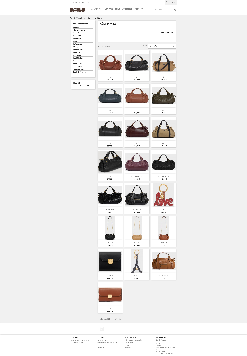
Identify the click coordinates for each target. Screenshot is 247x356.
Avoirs (127, 345)
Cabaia (76, 27)
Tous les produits (80, 24)
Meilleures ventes (103, 340)
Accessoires (127, 9)
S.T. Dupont (77, 66)
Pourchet (76, 61)
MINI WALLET (110, 276)
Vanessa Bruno (79, 69)
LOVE (163, 209)
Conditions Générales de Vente (80, 340)
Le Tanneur (77, 44)
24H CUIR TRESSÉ (163, 176)
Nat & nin (77, 55)
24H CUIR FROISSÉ (137, 176)
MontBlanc (77, 52)
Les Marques (96, 9)
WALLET (110, 309)
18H (163, 77)
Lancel (75, 41)
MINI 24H (110, 243)
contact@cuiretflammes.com (166, 353)
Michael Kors (78, 50)
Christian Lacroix (79, 30)
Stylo (117, 9)
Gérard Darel (78, 33)
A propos (139, 9)
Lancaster (77, 38)
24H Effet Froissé (110, 209)
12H (110, 77)
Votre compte (131, 337)
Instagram (102, 329)
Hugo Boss (77, 36)
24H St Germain (137, 209)
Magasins (100, 347)
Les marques (101, 350)
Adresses (128, 347)
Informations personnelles (133, 340)
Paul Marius (78, 58)
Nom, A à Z (162, 46)
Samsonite (77, 64)
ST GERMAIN (163, 276)
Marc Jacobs (77, 47)
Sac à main (108, 9)
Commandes (129, 342)
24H (110, 110)
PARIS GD (137, 276)
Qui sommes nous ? (76, 343)
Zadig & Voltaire (79, 72)
